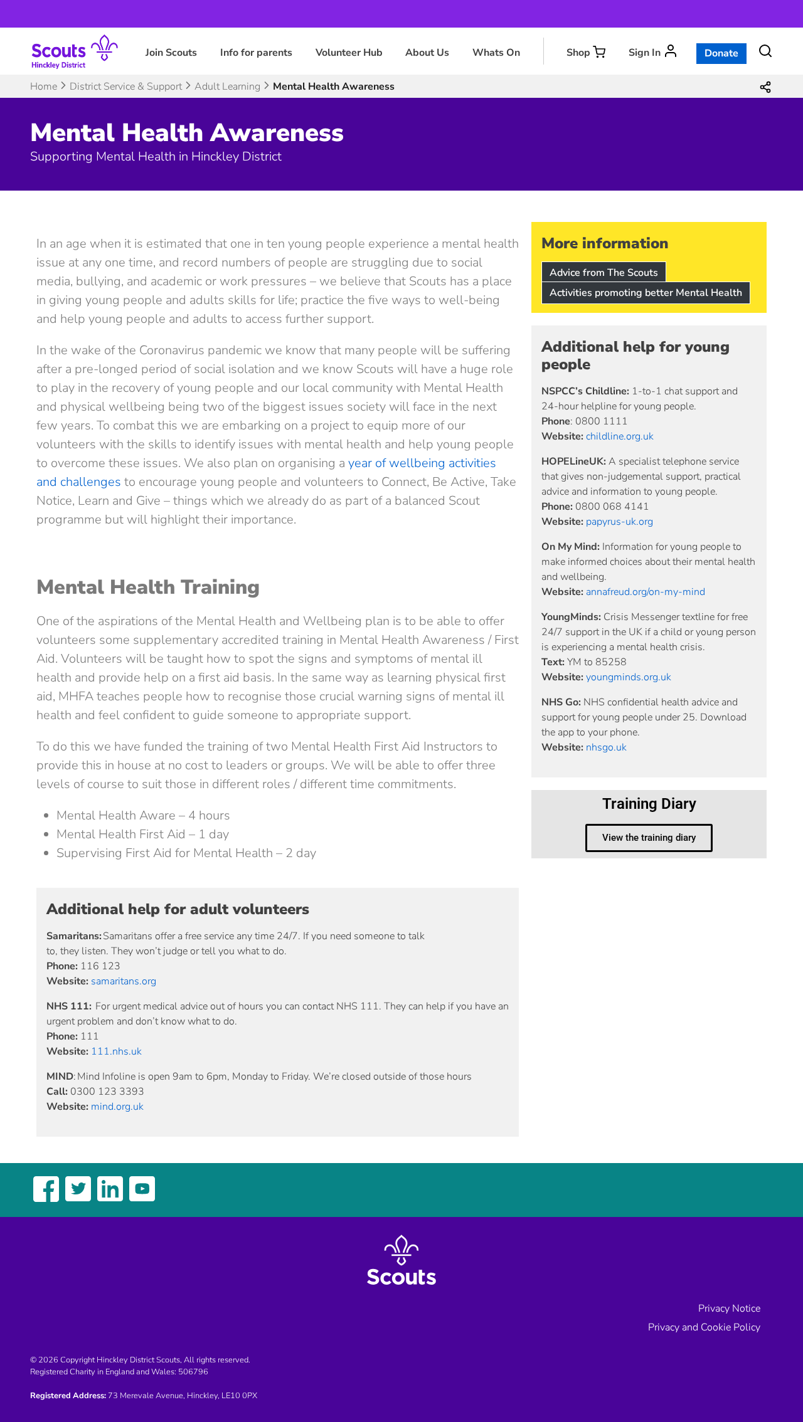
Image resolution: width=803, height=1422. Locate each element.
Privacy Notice (729, 1308)
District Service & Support (126, 86)
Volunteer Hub (349, 53)
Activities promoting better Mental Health (646, 293)
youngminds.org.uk (628, 677)
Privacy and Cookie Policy (704, 1327)
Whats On (496, 53)
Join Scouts (171, 53)
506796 (193, 1371)
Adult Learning (227, 86)
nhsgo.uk (606, 747)
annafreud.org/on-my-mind (645, 592)
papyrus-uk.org (619, 522)
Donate (721, 53)
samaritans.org (125, 981)
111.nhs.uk (116, 1051)
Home (43, 86)
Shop (578, 53)
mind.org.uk (117, 1107)
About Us (427, 53)
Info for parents (256, 53)
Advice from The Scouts (604, 273)
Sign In (645, 53)
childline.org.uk (620, 436)
